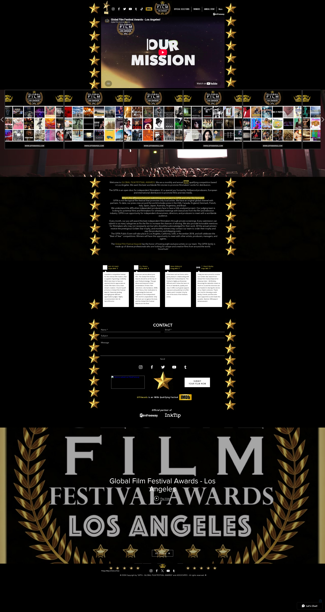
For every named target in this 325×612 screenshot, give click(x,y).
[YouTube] (130, 9)
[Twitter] (124, 9)
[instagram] (113, 9)
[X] (162, 571)
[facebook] (119, 9)
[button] (34, 119)
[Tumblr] (136, 9)
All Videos (161, 553)
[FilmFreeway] (142, 9)
